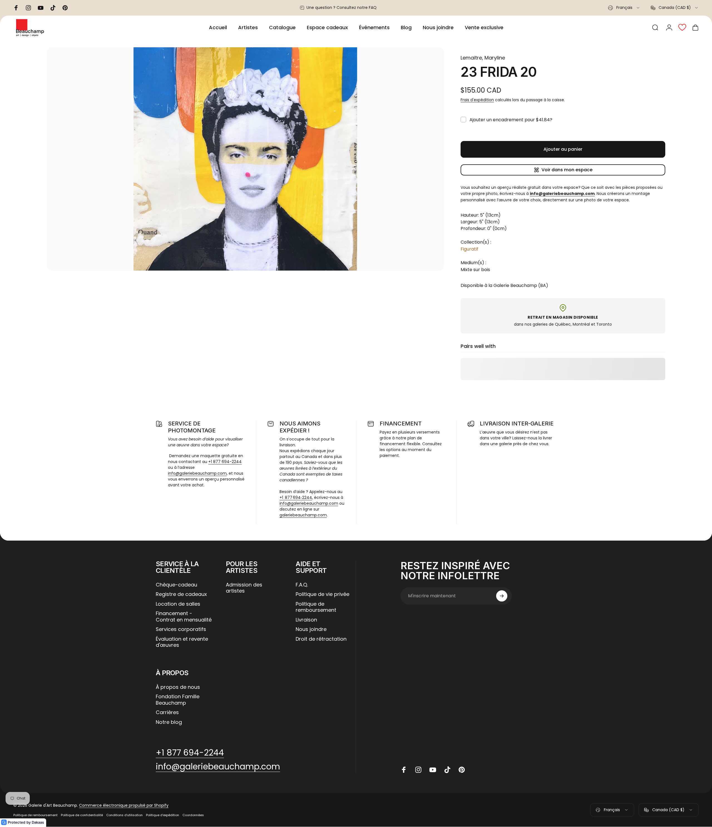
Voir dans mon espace (567, 170)
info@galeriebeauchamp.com (197, 473)
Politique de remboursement (316, 607)
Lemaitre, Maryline (483, 57)
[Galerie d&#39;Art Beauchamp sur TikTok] (447, 769)
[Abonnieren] (501, 595)
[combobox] (624, 8)
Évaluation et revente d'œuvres (182, 642)
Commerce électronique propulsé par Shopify (124, 805)
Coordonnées (193, 815)
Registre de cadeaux (181, 594)
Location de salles (178, 604)
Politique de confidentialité (82, 815)
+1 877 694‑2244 (296, 497)
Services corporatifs (181, 629)
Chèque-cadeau (176, 585)
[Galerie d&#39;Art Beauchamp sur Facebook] (403, 769)
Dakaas (38, 822)
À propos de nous (178, 687)
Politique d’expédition (162, 815)
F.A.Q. (302, 585)
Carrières (167, 712)
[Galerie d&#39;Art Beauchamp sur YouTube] (432, 769)
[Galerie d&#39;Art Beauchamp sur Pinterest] (461, 769)
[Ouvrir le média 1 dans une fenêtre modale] (245, 159)
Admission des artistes (244, 588)
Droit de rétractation (321, 639)
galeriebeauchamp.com (303, 515)
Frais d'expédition (477, 100)
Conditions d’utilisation (124, 815)
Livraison (306, 620)
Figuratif (469, 249)
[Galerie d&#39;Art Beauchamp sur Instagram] (418, 769)
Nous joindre (311, 629)
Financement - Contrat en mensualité (184, 616)
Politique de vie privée (322, 594)
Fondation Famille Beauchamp (177, 700)
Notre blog (169, 722)
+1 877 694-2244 (225, 461)
